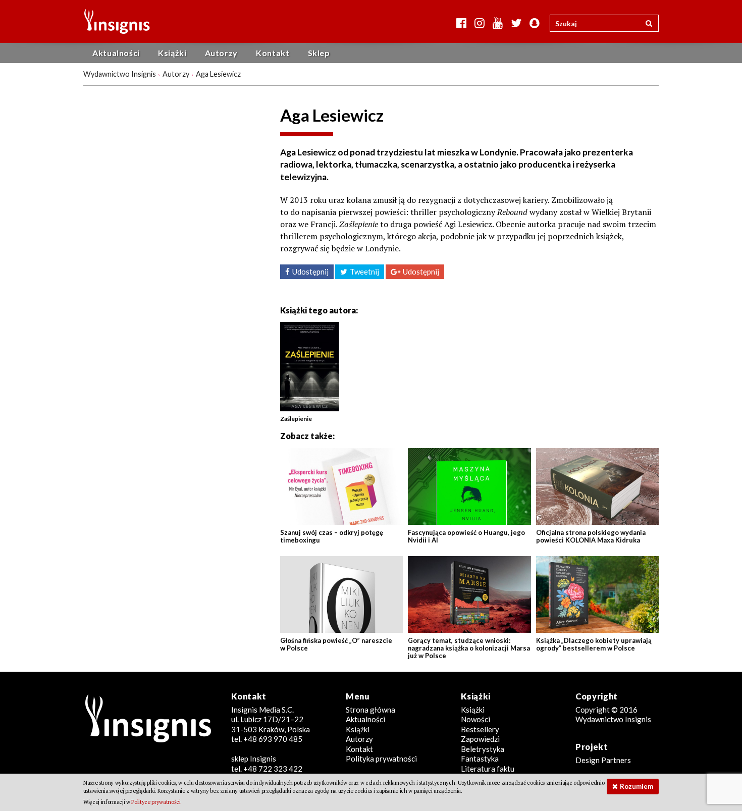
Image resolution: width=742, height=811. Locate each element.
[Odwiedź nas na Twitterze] (516, 23)
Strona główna (370, 709)
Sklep (319, 53)
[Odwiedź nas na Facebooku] (461, 23)
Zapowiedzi (480, 738)
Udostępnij (310, 271)
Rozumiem (636, 786)
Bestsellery (480, 729)
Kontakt (272, 53)
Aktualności (116, 53)
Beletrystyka (482, 748)
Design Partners (603, 760)
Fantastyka (480, 758)
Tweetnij (364, 271)
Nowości (475, 719)
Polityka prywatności (381, 758)
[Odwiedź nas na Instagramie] (479, 23)
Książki (172, 53)
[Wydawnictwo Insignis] (113, 21)
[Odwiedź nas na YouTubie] (497, 23)
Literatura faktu (487, 768)
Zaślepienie (296, 418)
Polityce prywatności (155, 801)
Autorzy (221, 53)
